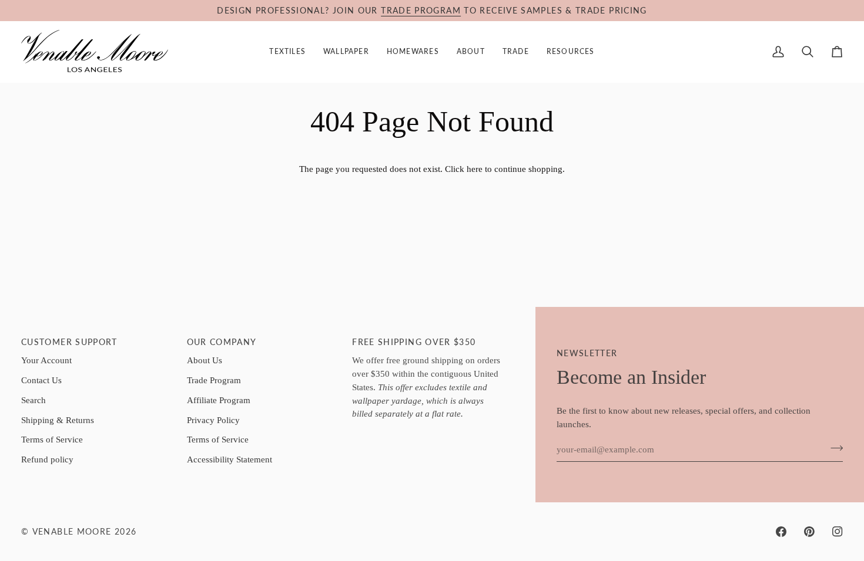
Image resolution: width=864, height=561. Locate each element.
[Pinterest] (809, 531)
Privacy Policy (213, 420)
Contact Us (41, 380)
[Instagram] (837, 531)
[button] (287, 51)
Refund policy (47, 459)
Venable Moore (72, 531)
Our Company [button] (222, 342)
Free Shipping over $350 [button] (413, 342)
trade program (421, 10)
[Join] (833, 447)
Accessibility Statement (229, 459)
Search (33, 400)
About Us (204, 360)
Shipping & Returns (57, 420)
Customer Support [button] (69, 342)
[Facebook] (781, 531)
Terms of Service (52, 439)
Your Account (46, 360)
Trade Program (214, 380)
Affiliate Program (218, 400)
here (475, 169)
